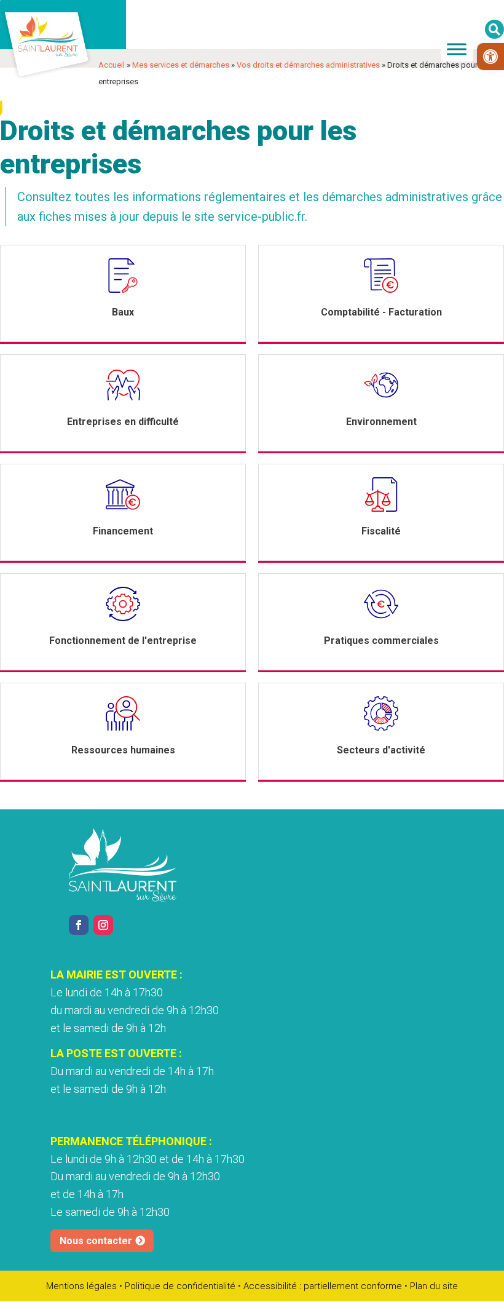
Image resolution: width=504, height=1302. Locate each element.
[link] (490, 56)
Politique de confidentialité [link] (180, 1286)
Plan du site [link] (434, 1286)
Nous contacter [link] (96, 1241)
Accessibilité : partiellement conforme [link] (322, 1286)
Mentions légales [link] (81, 1286)
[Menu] (457, 49)
